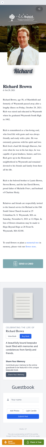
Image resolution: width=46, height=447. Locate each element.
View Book (12, 336)
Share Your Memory (16, 374)
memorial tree (32, 242)
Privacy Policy (16, 436)
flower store (31, 246)
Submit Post (23, 416)
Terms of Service (29, 436)
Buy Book (25, 336)
